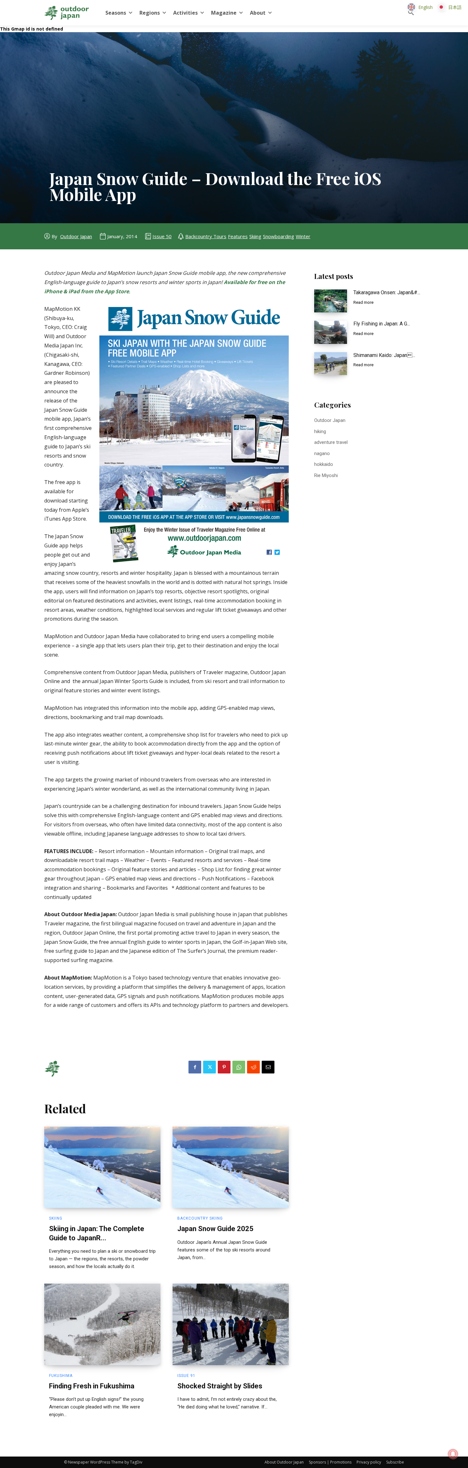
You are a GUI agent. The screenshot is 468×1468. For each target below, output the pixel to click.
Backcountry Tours (205, 236)
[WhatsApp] (238, 1067)
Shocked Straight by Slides (219, 1386)
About (258, 12)
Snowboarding (278, 236)
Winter (303, 236)
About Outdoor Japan (284, 1462)
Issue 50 (162, 236)
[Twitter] (209, 1067)
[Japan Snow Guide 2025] (231, 1167)
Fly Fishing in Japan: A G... (381, 324)
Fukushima (61, 1376)
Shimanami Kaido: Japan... (384, 355)
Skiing (255, 236)
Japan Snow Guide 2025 (215, 1229)
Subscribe (395, 1462)
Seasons (115, 12)
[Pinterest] (224, 1067)
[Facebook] (194, 1067)
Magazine (224, 12)
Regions (149, 12)
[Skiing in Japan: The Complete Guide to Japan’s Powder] (102, 1167)
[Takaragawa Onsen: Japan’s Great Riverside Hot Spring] (330, 300)
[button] (411, 12)
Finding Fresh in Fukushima (91, 1386)
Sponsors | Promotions (330, 1462)
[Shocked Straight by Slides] (231, 1324)
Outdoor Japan (76, 236)
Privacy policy (369, 1462)
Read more (363, 302)
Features (238, 236)
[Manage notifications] (453, 1454)
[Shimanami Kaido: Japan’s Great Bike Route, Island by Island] (330, 363)
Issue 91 (186, 1376)
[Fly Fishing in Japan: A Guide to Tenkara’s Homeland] (330, 332)
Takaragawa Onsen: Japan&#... (386, 292)
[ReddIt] (253, 1067)
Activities (185, 12)
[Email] (268, 1067)
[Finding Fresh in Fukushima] (102, 1324)
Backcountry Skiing (200, 1218)
